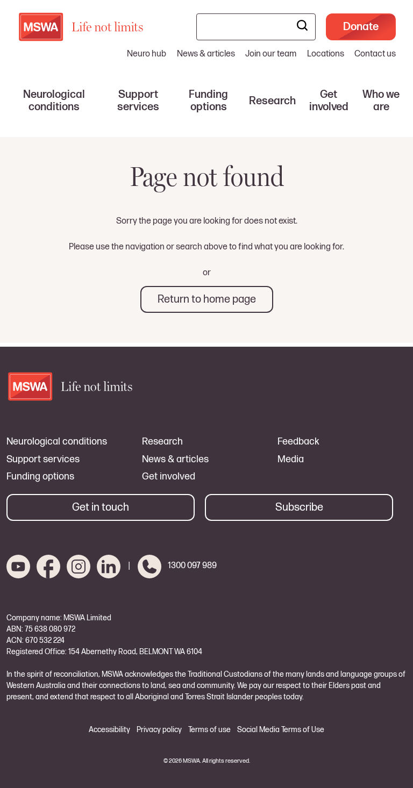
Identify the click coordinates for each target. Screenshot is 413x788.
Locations (325, 54)
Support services (43, 459)
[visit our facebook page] (48, 566)
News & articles (206, 54)
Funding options (40, 476)
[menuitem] (54, 101)
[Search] (302, 27)
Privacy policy (159, 730)
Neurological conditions (56, 441)
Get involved (168, 476)
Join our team (270, 54)
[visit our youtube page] (18, 566)
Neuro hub (146, 54)
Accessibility (109, 730)
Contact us (375, 54)
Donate (361, 26)
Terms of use (209, 730)
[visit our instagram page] (78, 566)
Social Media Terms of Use (280, 730)
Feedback (298, 441)
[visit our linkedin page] (108, 566)
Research (162, 441)
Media (290, 459)
